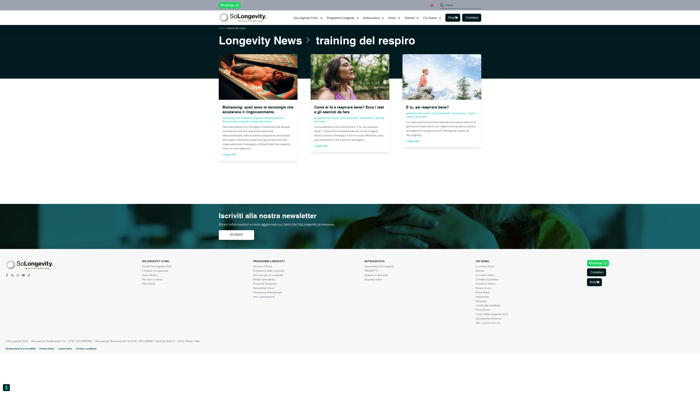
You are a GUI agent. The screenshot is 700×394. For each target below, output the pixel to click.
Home (222, 28)
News (392, 18)
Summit (409, 18)
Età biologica (243, 118)
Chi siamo (430, 18)
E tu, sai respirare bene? (427, 107)
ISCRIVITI (236, 234)
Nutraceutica (371, 18)
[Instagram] (17, 275)
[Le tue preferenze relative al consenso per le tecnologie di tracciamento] (6, 387)
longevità (257, 118)
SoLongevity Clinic (306, 18)
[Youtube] (23, 275)
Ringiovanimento (274, 118)
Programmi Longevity (340, 18)
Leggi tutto (229, 154)
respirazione (367, 118)
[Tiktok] (28, 275)
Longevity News (260, 41)
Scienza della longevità (235, 121)
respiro (471, 113)
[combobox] (460, 5)
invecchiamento (349, 118)
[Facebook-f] (6, 275)
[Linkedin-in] (12, 275)
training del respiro (261, 121)
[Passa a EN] (431, 5)
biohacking (228, 118)
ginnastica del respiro (326, 118)
